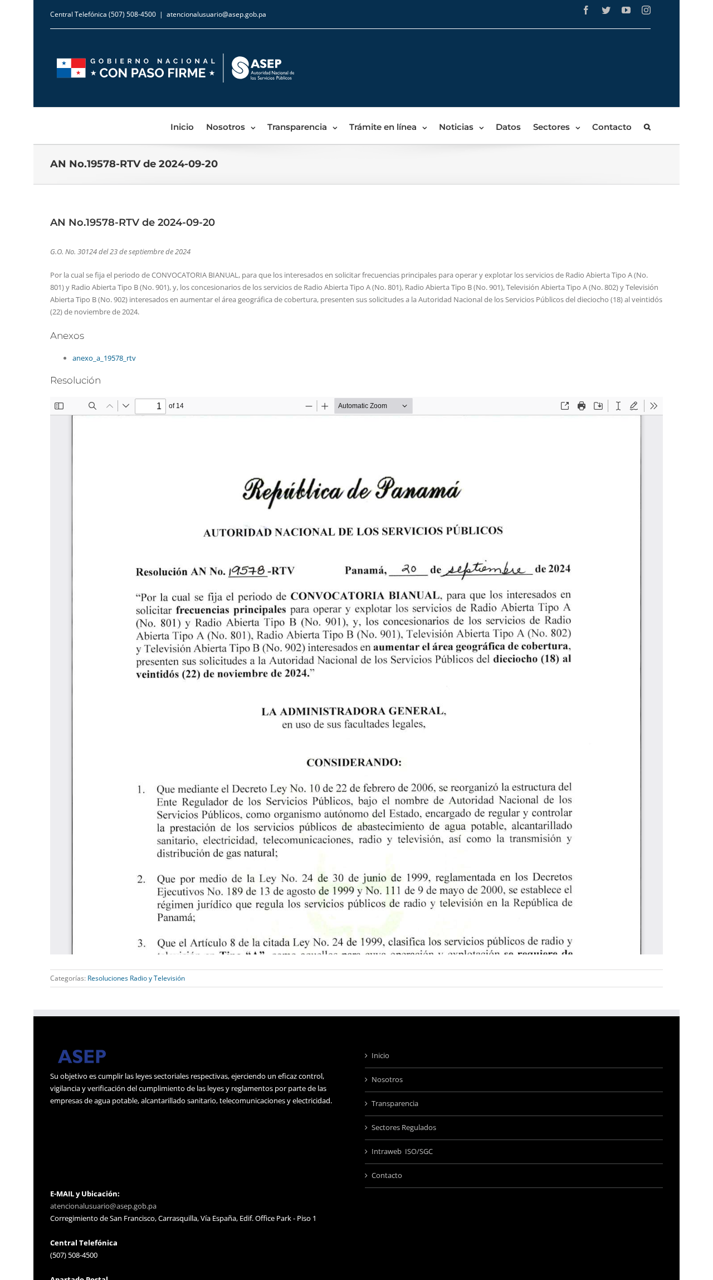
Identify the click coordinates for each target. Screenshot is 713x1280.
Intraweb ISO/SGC (402, 1151)
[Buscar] (647, 126)
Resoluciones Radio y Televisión (136, 978)
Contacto (387, 1175)
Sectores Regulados (404, 1127)
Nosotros (387, 1079)
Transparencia (395, 1103)
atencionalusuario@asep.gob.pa (216, 14)
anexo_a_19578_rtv (104, 358)
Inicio (380, 1055)
